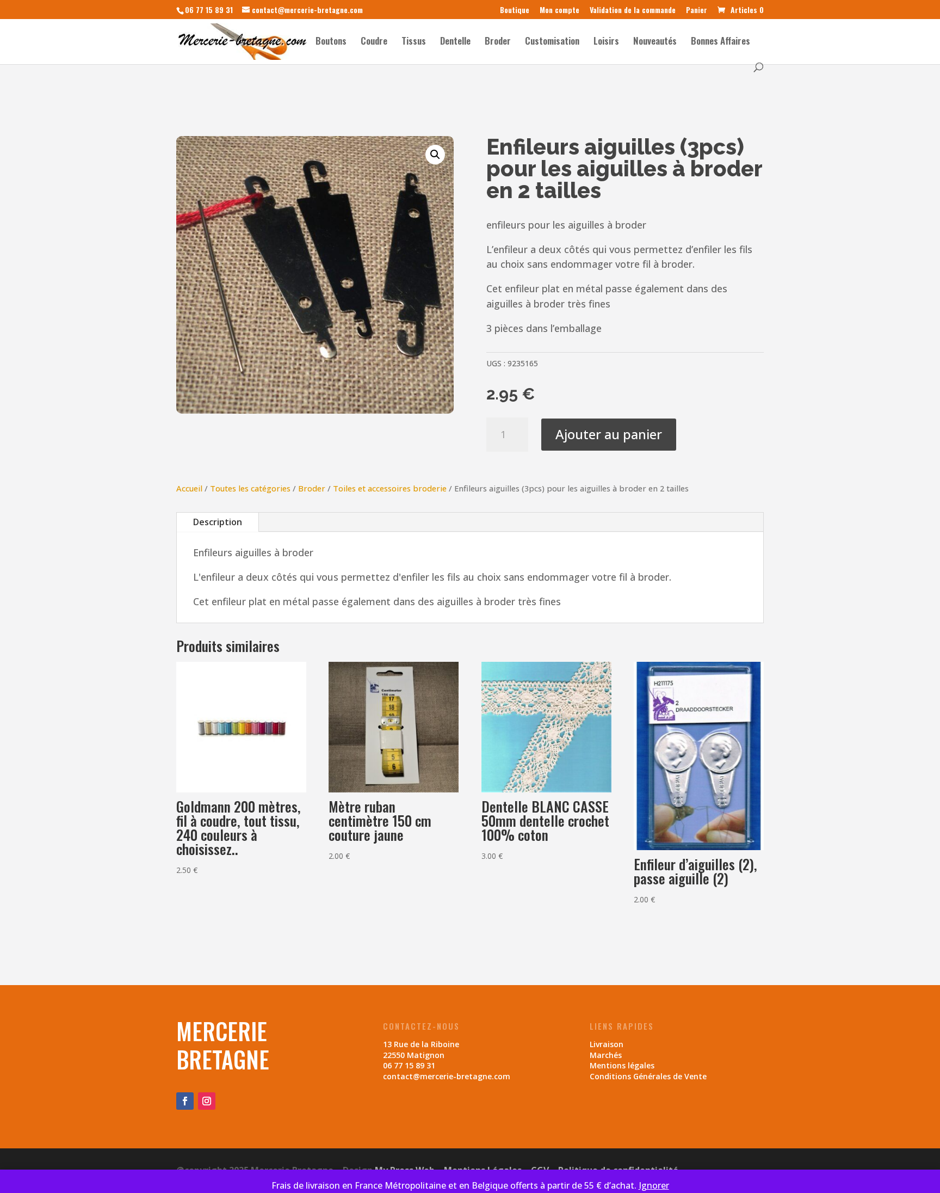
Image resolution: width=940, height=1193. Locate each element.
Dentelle (455, 42)
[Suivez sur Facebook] (185, 1101)
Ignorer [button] (654, 1185)
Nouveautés (655, 42)
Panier (696, 10)
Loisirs (606, 42)
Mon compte (559, 10)
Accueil (189, 488)
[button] (435, 154)
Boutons (331, 42)
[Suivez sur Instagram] (206, 1101)
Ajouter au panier (608, 434)
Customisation (552, 42)
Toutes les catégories (250, 488)
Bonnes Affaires (720, 42)
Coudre (374, 42)
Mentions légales (622, 1065)
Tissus (413, 42)
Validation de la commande (633, 10)
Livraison (606, 1044)
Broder (498, 42)
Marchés (606, 1055)
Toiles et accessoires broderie (390, 488)
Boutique (514, 10)
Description (217, 522)
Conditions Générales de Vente (648, 1076)
